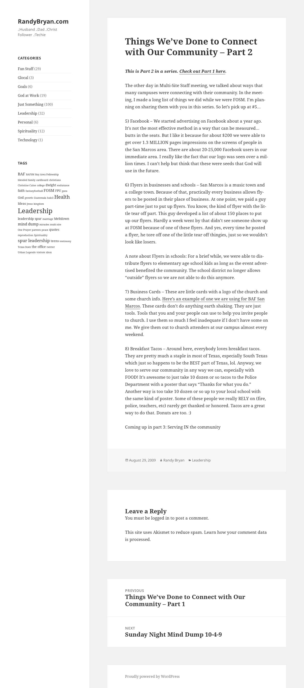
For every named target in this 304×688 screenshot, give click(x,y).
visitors (40, 252)
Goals (22, 86)
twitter (51, 247)
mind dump (28, 224)
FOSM (49, 190)
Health (62, 196)
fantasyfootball (34, 190)
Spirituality (27, 131)
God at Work (28, 95)
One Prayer (24, 229)
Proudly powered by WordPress (152, 676)
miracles (44, 224)
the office (39, 247)
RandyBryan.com (43, 21)
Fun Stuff (25, 68)
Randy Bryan (173, 460)
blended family (26, 180)
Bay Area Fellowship (47, 174)
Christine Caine (27, 185)
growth (29, 197)
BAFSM (30, 174)
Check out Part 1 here (202, 71)
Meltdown (61, 219)
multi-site (55, 224)
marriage (48, 219)
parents (36, 229)
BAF (21, 173)
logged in (160, 518)
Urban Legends (27, 252)
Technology (27, 140)
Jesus (30, 203)
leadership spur (30, 219)
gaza (64, 190)
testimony (65, 241)
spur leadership (34, 240)
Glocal (23, 77)
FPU (58, 190)
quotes (54, 229)
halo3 (50, 197)
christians (55, 180)
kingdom (39, 203)
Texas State (24, 247)
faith (21, 190)
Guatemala (40, 197)
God (21, 197)
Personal (25, 122)
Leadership (27, 113)
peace (45, 229)
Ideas (22, 203)
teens (55, 241)
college (41, 185)
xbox (49, 252)
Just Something (30, 104)
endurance (63, 185)
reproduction (25, 235)
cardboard (42, 180)
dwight (51, 185)
